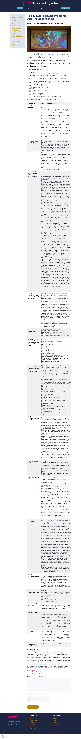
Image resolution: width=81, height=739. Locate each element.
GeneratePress (47, 731)
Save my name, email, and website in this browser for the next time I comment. (48, 703)
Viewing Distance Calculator (34, 671)
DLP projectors (45, 486)
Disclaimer (55, 722)
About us (40, 10)
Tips (20, 8)
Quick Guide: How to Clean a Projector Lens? (17, 25)
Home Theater (55, 8)
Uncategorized (34, 728)
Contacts (55, 720)
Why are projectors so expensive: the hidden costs (17, 37)
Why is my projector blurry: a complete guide (38, 673)
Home (14, 8)
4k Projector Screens (30, 8)
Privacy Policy (56, 724)
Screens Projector (45, 3)
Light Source (44, 8)
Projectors (65, 8)
